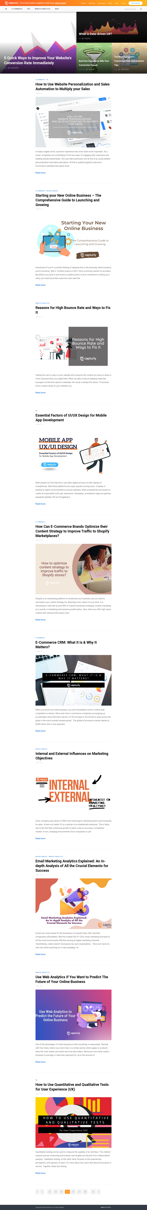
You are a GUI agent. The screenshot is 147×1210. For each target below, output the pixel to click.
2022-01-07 (39, 540)
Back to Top (106, 1207)
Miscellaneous (52, 191)
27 (79, 1192)
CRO (28, 9)
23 (55, 1192)
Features (92, 3)
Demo (84, 3)
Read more (41, 173)
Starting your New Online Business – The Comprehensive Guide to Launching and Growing (68, 200)
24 (61, 1192)
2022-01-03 (39, 651)
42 (93, 1192)
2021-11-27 (39, 1093)
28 (85, 1192)
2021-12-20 (39, 875)
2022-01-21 (39, 93)
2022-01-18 (39, 209)
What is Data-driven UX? (95, 34)
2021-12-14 (39, 986)
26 (73, 1192)
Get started (135, 3)
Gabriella (14, 68)
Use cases (101, 3)
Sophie (87, 38)
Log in (123, 3)
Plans (110, 3)
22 (50, 1192)
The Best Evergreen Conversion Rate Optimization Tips (129, 61)
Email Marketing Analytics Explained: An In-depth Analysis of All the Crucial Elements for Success (72, 866)
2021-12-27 (39, 762)
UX (6, 9)
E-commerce (17, 9)
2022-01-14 (39, 316)
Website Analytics (42, 9)
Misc (57, 9)
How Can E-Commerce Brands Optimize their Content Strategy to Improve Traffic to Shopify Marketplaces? (72, 531)
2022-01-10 (39, 424)
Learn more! (60, 3)
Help (116, 3)
